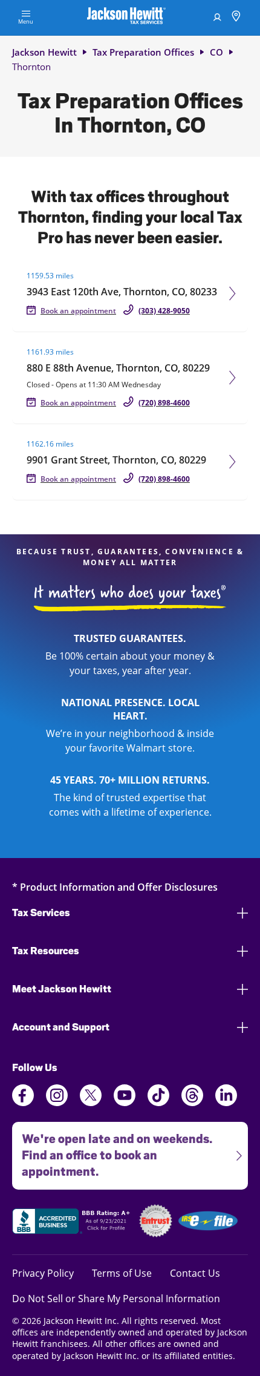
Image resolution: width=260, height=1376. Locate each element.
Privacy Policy (43, 1273)
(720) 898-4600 (164, 403)
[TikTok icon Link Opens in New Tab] (158, 1102)
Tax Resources (45, 951)
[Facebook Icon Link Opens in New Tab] (23, 1102)
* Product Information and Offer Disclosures (115, 887)
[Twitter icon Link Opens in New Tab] (91, 1102)
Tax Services (41, 913)
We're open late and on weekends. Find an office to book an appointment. (112, 1150)
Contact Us (195, 1273)
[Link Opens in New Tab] (72, 1222)
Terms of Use (122, 1273)
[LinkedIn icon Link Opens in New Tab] (226, 1102)
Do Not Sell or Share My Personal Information (116, 1298)
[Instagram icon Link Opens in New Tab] (57, 1102)
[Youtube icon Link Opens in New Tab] (124, 1102)
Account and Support (60, 1027)
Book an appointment (78, 311)
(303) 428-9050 (164, 311)
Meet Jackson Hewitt (61, 989)
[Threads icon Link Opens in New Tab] (192, 1102)
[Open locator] (236, 17)
